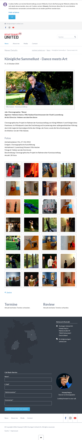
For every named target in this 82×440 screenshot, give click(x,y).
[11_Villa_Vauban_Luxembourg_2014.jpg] (13, 225)
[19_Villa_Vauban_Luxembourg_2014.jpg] (68, 206)
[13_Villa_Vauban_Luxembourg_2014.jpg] (31, 261)
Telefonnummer (10, 392)
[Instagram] (9, 27)
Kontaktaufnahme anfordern (17, 409)
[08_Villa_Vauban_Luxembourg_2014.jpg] (31, 170)
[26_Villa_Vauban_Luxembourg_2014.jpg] (49, 261)
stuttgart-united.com (38, 50)
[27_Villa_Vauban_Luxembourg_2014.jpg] (68, 243)
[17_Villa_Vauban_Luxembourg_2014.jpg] (31, 225)
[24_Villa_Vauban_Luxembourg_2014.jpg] (68, 261)
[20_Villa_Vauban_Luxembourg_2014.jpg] (31, 206)
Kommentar (9, 400)
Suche (7, 431)
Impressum (14, 431)
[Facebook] (6, 27)
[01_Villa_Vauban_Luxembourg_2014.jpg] (49, 170)
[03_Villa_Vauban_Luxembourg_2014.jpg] (13, 243)
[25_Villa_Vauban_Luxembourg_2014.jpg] (68, 170)
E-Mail (8, 384)
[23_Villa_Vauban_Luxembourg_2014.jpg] (68, 188)
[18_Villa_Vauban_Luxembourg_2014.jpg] (68, 279)
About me (16, 43)
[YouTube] (13, 27)
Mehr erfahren (14, 12)
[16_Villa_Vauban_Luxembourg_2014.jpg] (49, 243)
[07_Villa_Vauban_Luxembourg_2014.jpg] (49, 225)
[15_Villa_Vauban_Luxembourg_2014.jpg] (31, 188)
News (7, 43)
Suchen (75, 37)
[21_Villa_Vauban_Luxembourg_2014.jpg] (13, 188)
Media (26, 43)
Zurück (9, 292)
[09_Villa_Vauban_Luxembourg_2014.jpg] (31, 279)
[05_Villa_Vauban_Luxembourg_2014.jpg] (49, 188)
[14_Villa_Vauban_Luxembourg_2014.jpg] (49, 279)
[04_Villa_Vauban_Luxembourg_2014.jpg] (13, 279)
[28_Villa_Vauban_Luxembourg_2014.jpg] (13, 206)
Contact (35, 43)
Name (8, 376)
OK (12, 17)
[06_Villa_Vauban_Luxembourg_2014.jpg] (49, 206)
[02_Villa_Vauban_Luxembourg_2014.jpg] (68, 225)
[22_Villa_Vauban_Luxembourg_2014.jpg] (13, 261)
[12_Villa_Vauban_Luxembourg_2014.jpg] (13, 170)
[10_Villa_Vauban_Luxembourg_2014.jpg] (31, 243)
